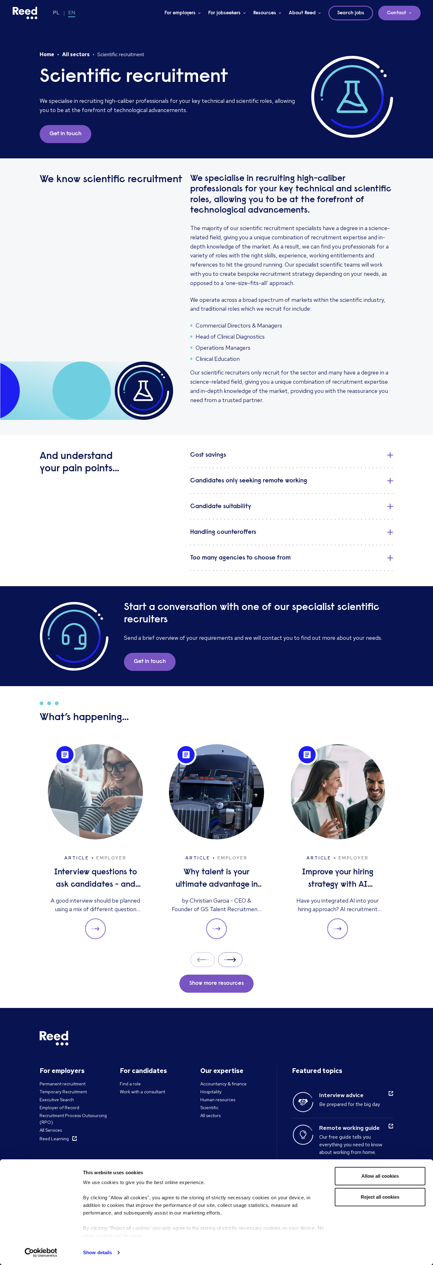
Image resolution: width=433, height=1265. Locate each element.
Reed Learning (54, 1139)
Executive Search (57, 1100)
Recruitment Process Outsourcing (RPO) (73, 1119)
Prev (202, 959)
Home (47, 54)
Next (230, 959)
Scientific (209, 1107)
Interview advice (341, 1095)
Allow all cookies (380, 1176)
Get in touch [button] (65, 134)
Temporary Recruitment (63, 1092)
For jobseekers (224, 13)
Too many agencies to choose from (240, 558)
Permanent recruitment (63, 1084)
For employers (180, 13)
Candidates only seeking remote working (248, 481)
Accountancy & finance (223, 1084)
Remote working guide (349, 1127)
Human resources (217, 1100)
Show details (97, 1252)
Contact (396, 13)
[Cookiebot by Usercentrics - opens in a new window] (41, 1252)
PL (56, 12)
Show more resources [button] (216, 983)
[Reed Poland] (25, 13)
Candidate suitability (220, 506)
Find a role (130, 1084)
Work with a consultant (142, 1092)
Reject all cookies (380, 1197)
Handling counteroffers (223, 532)
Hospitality (211, 1092)
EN (71, 12)
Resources (264, 13)
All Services (51, 1130)
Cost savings (208, 455)
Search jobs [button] (350, 13)
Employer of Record (59, 1107)
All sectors (76, 54)
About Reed (302, 13)
